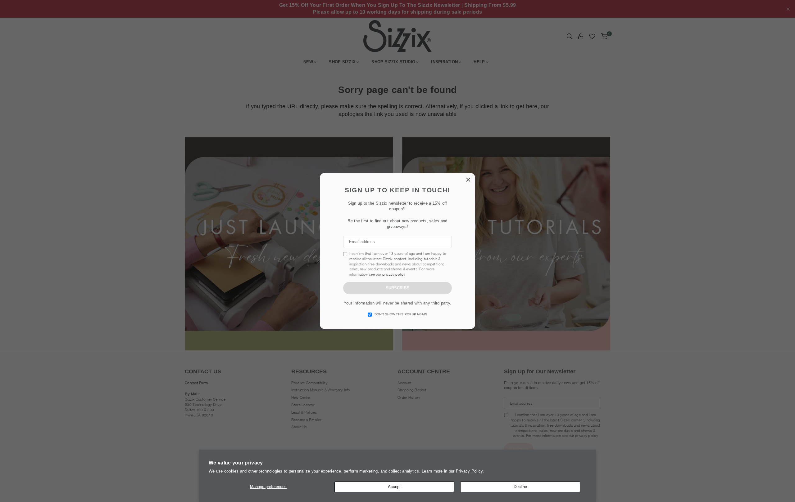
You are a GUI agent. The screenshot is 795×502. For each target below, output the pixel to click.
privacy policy (393, 274)
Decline (520, 486)
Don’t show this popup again (401, 314)
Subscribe (397, 288)
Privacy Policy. (470, 471)
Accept (394, 486)
